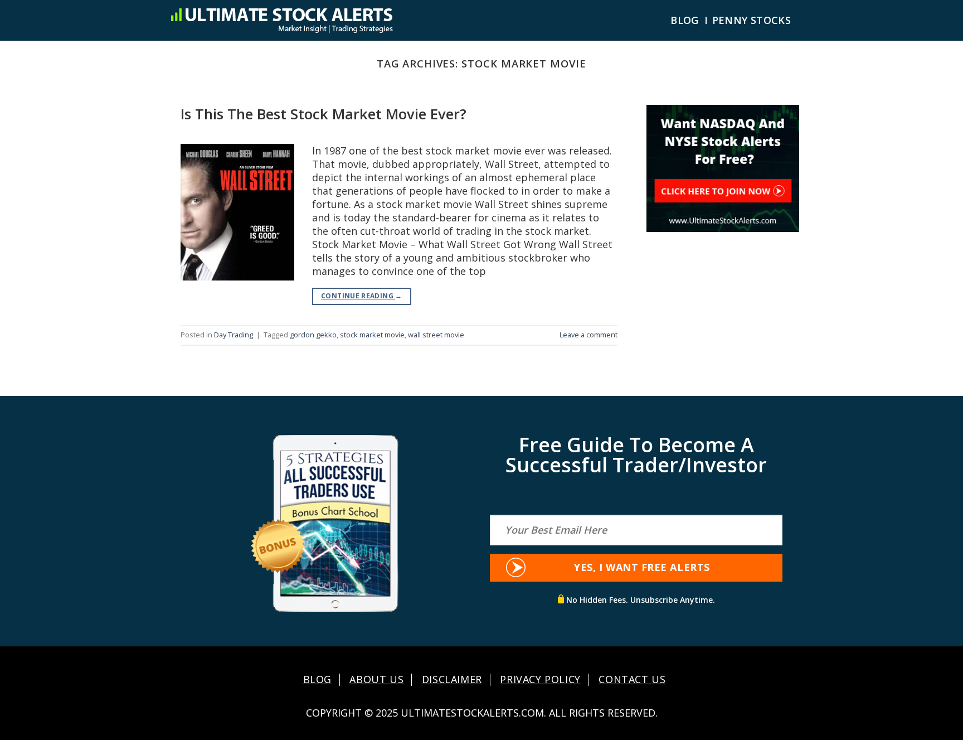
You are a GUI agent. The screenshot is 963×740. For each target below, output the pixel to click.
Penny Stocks (751, 20)
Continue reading (361, 296)
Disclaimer (452, 680)
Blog (684, 20)
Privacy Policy (540, 680)
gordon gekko (313, 335)
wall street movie (436, 335)
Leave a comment (588, 335)
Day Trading (233, 335)
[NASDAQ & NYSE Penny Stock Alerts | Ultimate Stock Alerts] (281, 20)
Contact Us (632, 680)
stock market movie (372, 335)
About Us (376, 680)
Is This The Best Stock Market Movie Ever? (323, 114)
